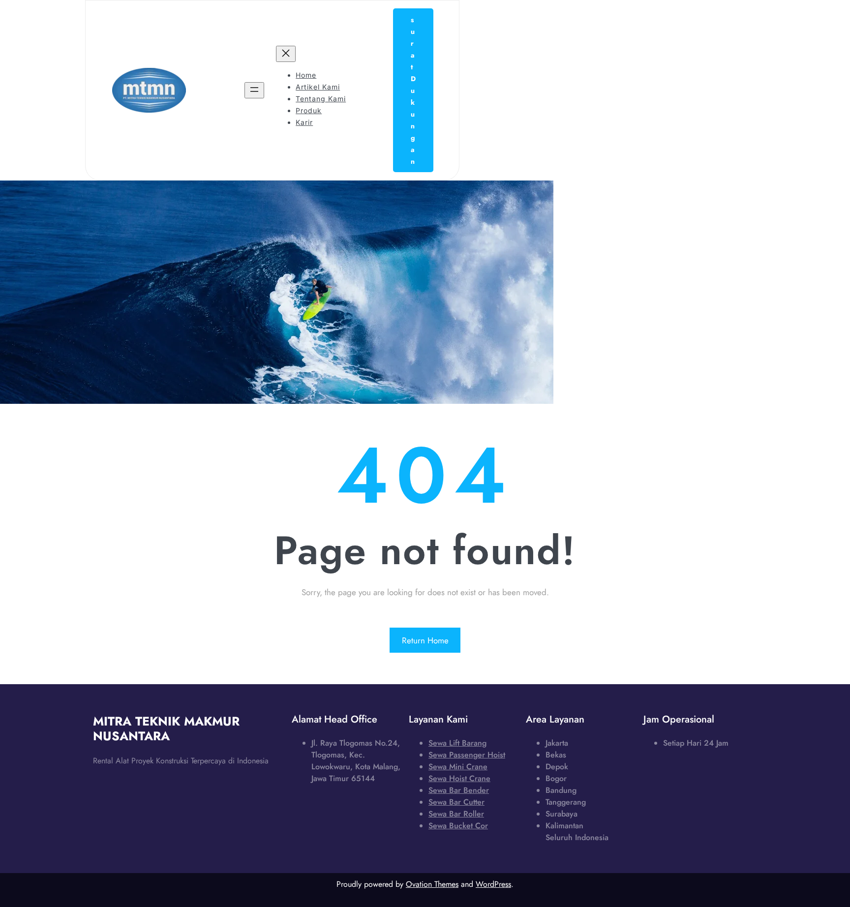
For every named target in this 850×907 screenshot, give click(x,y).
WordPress (493, 884)
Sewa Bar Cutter (456, 802)
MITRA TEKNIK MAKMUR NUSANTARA (166, 728)
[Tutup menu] (286, 54)
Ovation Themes (432, 884)
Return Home (425, 640)
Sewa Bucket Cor (458, 825)
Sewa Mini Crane (457, 766)
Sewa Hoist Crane (459, 778)
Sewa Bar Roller (456, 813)
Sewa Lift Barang (457, 743)
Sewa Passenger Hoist (466, 754)
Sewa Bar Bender (458, 790)
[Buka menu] (254, 90)
